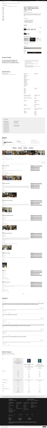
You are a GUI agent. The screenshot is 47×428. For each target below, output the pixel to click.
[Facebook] (27, 400)
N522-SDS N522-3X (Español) (6, 127)
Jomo (2, 337)
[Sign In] (42, 0)
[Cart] (44, 0)
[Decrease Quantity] (24, 52)
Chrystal (3, 271)
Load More (23, 293)
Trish (2, 315)
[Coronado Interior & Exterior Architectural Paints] (31, 419)
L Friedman (3, 201)
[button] (9, 0)
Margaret (3, 166)
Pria (2, 326)
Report (8, 230)
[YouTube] (31, 400)
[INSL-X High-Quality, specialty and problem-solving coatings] (21, 419)
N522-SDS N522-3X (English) (6, 124)
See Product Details (26, 18)
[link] (43, 0)
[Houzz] (35, 400)
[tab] (3, 8)
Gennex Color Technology (30, 66)
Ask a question (4, 299)
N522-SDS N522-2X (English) (6, 126)
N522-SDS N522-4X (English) (6, 125)
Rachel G (3, 216)
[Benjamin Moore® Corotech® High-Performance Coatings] (11, 419)
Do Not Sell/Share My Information (12, 410)
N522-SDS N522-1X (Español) (6, 128)
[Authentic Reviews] (4, 138)
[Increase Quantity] (26, 52)
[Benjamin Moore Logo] (3, 1)
